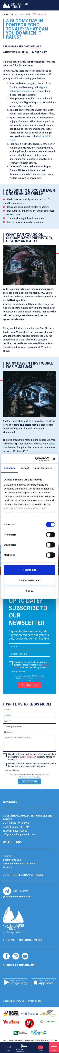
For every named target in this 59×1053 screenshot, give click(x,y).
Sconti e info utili (12, 859)
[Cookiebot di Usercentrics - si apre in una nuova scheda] (36, 459)
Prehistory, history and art (22, 46)
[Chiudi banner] (54, 459)
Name (7, 709)
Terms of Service (38, 678)
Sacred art (39, 52)
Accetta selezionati (29, 580)
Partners (7, 867)
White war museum (15, 52)
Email (7, 721)
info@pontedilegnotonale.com (19, 834)
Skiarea (7, 856)
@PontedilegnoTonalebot (16, 896)
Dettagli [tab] (25, 468)
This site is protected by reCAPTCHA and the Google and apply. (29, 678)
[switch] (50, 534)
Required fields (17, 671)
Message (9, 732)
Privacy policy (34, 1000)
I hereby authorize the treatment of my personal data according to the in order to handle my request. (31, 665)
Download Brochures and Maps (19, 863)
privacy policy (29, 757)
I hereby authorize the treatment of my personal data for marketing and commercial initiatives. (32, 765)
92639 (24, 830)
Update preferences (13, 1000)
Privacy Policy (25, 678)
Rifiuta (29, 591)
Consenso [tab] (10, 468)
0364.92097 (13, 830)
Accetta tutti (30, 569)
